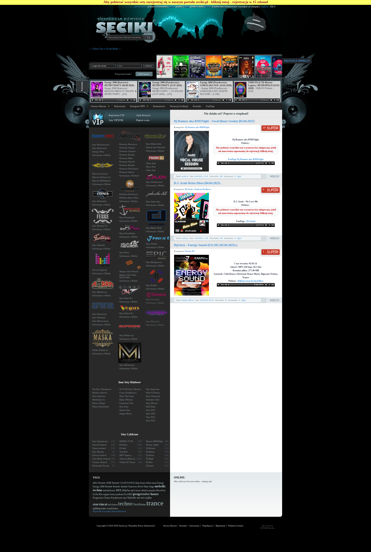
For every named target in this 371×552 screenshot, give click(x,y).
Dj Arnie (189, 189)
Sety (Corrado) (152, 299)
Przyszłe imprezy (297, 60)
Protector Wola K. (127, 162)
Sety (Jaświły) (98, 245)
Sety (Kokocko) (99, 314)
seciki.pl (185, 176)
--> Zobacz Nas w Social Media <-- (105, 48)
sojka (148, 497)
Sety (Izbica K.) (126, 313)
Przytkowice (116, 497)
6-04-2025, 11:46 (201, 238)
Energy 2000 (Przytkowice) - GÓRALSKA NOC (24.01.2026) (216, 84)
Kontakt (197, 106)
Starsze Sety (124, 410)
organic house (109, 494)
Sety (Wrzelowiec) (154, 182)
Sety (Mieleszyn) (126, 365)
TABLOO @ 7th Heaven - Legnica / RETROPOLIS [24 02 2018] (263, 85)
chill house (112, 482)
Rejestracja (119, 106)
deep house (140, 483)
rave (125, 497)
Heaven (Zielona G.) (101, 177)
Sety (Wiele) (151, 244)
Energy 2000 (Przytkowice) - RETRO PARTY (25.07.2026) (167, 84)
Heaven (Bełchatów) (101, 180)
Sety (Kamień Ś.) (100, 226)
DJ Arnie (251, 221)
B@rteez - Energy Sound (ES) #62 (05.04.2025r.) (205, 245)
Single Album (125, 413)
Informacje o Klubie (101, 155)
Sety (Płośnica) (152, 321)
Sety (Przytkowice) (100, 144)
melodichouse (109, 490)
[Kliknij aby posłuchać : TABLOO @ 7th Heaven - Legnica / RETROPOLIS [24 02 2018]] (257, 100)
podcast (119, 494)
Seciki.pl (122, 526)
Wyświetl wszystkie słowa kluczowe (109, 511)
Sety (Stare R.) (125, 298)
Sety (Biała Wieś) (153, 228)
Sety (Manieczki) (153, 144)
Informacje (194, 526)
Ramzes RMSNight (157, 441)
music (138, 490)
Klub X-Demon (153, 392)
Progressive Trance (101, 497)
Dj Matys (130, 445)
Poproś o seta (142, 120)
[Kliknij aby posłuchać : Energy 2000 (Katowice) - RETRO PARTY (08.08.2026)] (113, 100)
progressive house (146, 494)
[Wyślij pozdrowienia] (262, 22)
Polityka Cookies (235, 526)
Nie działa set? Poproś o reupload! (226, 113)
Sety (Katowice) (99, 148)
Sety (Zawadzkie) (127, 233)
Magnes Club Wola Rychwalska (127, 276)
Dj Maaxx (157, 452)
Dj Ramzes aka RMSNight (197, 127)
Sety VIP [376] (116, 120)
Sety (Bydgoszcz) (154, 262)
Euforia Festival (103, 455)
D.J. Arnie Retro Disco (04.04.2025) (197, 183)
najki (171, 6)
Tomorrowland (103, 448)
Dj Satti (130, 448)
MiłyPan (126, 490)
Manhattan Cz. (98, 399)
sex (143, 497)
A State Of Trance (130, 462)
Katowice (132, 486)
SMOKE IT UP (130, 441)
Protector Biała (126, 158)
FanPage (210, 106)
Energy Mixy (98, 151)
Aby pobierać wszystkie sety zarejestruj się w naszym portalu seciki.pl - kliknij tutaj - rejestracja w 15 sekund (185, 2)
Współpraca (207, 526)
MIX (119, 490)
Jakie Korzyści (143, 115)
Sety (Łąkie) (151, 285)
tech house (113, 504)
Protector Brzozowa (128, 144)
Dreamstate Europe (103, 465)
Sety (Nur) (124, 252)
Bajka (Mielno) (126, 399)
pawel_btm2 (126, 6)
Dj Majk (157, 459)
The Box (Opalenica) (101, 389)
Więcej (274, 176)
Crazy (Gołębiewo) (127, 392)
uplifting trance (99, 508)
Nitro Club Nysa (126, 396)
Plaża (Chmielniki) (100, 406)
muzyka (152, 490)
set (138, 497)
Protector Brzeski (127, 165)
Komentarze (159, 106)
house (108, 486)
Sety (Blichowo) (99, 292)
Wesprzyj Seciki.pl (179, 106)
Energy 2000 (99, 486)
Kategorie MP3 (137, 106)
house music (120, 486)
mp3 (133, 490)
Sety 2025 (150, 417)
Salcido (131, 497)
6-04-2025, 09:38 (206, 300)
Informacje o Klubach (129, 175)
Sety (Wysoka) (98, 317)
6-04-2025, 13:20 (201, 176)
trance (154, 503)
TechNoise (139, 504)
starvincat (100, 504)
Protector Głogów (127, 148)
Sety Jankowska (153, 201)
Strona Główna (98, 106)
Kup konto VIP (116, 115)
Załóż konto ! (144, 74)
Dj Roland (157, 448)
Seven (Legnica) (99, 270)
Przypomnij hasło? (123, 74)
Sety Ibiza (123, 406)
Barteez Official (188, 300)
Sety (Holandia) (99, 201)
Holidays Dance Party (129, 198)
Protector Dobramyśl (128, 168)
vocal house (112, 508)
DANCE (131, 483)
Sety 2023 (150, 410)
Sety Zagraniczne (103, 441)
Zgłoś (239, 176)
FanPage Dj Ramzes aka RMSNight (246, 159)
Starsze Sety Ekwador (155, 147)
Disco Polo (151, 167)
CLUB (123, 483)
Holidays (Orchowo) (128, 194)
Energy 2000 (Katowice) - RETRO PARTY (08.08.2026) (119, 84)
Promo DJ (190, 251)
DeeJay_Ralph (157, 445)
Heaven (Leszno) (100, 174)
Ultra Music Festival (103, 459)
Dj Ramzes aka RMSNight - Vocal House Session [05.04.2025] (214, 121)
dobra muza (151, 483)
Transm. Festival (103, 462)
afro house (99, 482)
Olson (193, 6)
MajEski (250, 6)
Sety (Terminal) (153, 396)
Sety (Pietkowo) (126, 335)
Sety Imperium (152, 389)
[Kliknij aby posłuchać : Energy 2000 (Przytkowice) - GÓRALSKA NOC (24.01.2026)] (209, 100)
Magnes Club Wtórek (128, 271)
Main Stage (149, 486)
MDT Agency (130, 455)
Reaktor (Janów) (99, 392)
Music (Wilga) (98, 403)
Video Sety (151, 170)
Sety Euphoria (98, 396)
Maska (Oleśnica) (100, 350)
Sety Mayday (103, 452)
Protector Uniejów (127, 151)
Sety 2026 (150, 420)
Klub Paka (150, 406)
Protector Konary (127, 155)
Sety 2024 (150, 413)
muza (144, 490)
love (140, 486)
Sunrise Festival (103, 445)
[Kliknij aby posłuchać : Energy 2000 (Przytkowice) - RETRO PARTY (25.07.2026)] (161, 100)
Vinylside (130, 452)
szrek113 (271, 6)
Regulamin (220, 526)
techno (125, 504)
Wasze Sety (151, 163)
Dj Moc (157, 462)
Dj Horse (157, 455)
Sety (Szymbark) (126, 217)
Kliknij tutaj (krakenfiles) (250, 281)
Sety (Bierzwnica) (100, 321)
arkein (157, 6)
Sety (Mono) (151, 403)
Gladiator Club (152, 399)
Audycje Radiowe (202, 189)
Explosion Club (126, 403)
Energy (160, 483)
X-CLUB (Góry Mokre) (130, 389)
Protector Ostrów (126, 172)
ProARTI (128, 494)
